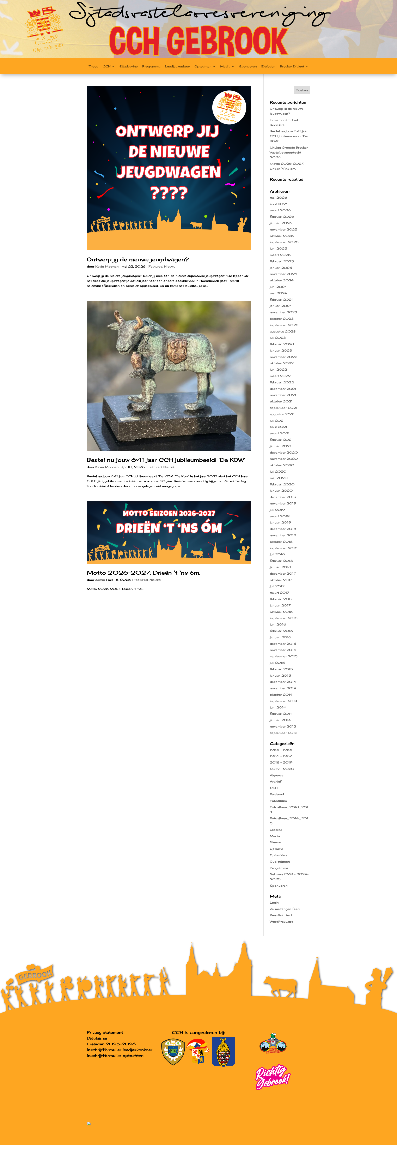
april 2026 (279, 204)
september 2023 (284, 325)
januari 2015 (280, 675)
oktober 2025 (282, 236)
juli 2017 (277, 586)
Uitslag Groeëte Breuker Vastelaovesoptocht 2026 (289, 152)
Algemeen (278, 775)
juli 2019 (277, 509)
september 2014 (283, 701)
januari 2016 (280, 637)
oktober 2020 (282, 465)
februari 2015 (281, 669)
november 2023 (283, 312)
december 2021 (283, 388)
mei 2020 (279, 478)
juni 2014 (278, 707)
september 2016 (284, 618)
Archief (275, 781)
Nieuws (169, 266)
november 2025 (283, 229)
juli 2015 (277, 662)
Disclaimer (97, 1038)
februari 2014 (281, 713)
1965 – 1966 (281, 750)
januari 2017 (280, 605)
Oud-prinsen (280, 861)
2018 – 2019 (281, 762)
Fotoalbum (278, 800)
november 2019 (283, 503)
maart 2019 (280, 516)
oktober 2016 (281, 612)
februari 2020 (282, 484)
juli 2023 (278, 337)
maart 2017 (279, 592)
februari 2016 (281, 631)
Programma (151, 66)
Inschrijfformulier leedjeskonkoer (119, 1049)
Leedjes (276, 829)
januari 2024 (281, 305)
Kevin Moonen (107, 266)
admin (100, 579)
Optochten (203, 66)
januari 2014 (280, 720)
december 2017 (283, 573)
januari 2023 (281, 350)
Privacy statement (105, 1032)
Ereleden (268, 66)
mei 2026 (278, 197)
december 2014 (283, 681)
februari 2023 (282, 344)
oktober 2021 (281, 401)
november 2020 (284, 458)
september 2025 (284, 242)
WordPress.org (281, 921)
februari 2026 (282, 216)
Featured (155, 266)
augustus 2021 (282, 414)
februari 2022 (282, 382)
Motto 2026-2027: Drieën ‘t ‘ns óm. (143, 572)
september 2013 (283, 733)
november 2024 (283, 274)
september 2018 (283, 548)
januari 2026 (281, 223)
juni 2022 (278, 369)
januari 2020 (281, 490)
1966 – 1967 (281, 756)
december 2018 (283, 529)
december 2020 (284, 452)
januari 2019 (280, 522)
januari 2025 (281, 267)
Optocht (276, 848)
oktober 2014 (281, 694)
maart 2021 (279, 433)
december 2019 (283, 497)
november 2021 (283, 395)
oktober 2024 (282, 280)
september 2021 (283, 407)
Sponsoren (248, 66)
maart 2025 (280, 255)
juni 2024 (278, 286)
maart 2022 (280, 376)
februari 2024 (282, 299)
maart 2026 (280, 210)
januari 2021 (280, 446)
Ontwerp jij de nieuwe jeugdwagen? (138, 259)
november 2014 (283, 688)
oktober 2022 (282, 363)
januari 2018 (280, 567)
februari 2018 (281, 560)
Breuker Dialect (292, 66)
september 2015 (284, 656)
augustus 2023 (283, 331)
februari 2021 (281, 439)
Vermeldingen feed (285, 909)
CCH (107, 66)
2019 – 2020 (282, 769)
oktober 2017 (281, 580)
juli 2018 (277, 554)
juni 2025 (278, 248)
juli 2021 (277, 420)
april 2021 (278, 427)
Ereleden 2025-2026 (111, 1044)
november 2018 (283, 535)
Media (225, 66)
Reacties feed (281, 915)
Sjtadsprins (128, 66)
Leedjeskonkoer (177, 66)
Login (274, 902)
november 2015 (283, 650)
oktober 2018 (281, 541)
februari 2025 (282, 261)
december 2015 (283, 643)
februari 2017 (281, 599)
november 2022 (283, 357)
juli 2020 (278, 471)
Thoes (93, 66)
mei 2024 (278, 293)
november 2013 (283, 726)
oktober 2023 (282, 318)
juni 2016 (278, 624)
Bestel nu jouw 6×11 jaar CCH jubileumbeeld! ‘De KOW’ (166, 459)
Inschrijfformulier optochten (115, 1055)
